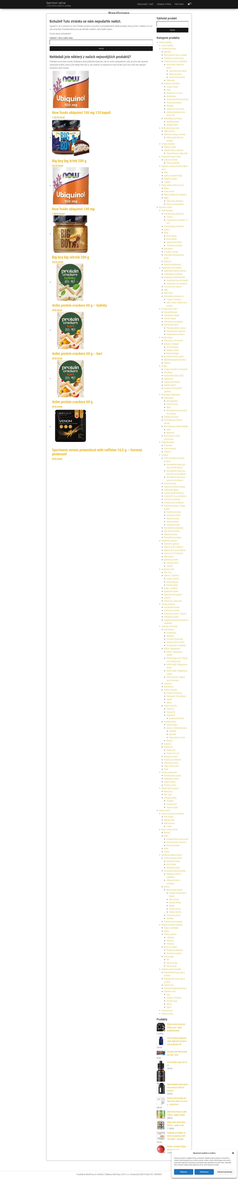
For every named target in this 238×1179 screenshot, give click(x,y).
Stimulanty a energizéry (173, 321)
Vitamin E (170, 709)
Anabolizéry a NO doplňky (171, 268)
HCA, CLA (167, 572)
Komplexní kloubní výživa (174, 356)
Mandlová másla (172, 867)
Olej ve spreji (171, 966)
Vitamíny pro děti (171, 756)
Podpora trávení (168, 442)
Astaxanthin (171, 633)
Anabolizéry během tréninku (175, 271)
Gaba (168, 429)
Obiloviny (169, 941)
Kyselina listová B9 (176, 718)
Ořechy (167, 887)
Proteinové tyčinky (171, 617)
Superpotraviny (170, 721)
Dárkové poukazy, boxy (170, 128)
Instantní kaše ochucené (176, 842)
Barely (166, 188)
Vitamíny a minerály (169, 626)
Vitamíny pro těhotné (172, 760)
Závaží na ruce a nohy (175, 109)
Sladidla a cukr (170, 991)
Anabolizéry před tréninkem (175, 277)
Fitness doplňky (165, 42)
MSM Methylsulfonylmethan (175, 360)
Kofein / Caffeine (170, 588)
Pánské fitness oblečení (173, 150)
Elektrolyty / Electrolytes (176, 696)
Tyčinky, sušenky (168, 604)
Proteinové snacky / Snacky (175, 613)
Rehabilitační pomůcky (173, 118)
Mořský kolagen (172, 353)
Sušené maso (167, 1010)
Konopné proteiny (173, 515)
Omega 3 (170, 801)
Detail (62, 117)
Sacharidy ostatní (171, 559)
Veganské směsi (173, 525)
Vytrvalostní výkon (171, 325)
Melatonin (170, 433)
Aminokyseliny (167, 210)
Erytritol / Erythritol (173, 998)
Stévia (168, 1004)
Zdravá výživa (164, 4)
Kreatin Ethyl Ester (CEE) (173, 375)
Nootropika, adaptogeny (171, 394)
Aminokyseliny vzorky (172, 775)
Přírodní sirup (171, 1001)
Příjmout (183, 1172)
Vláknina (167, 452)
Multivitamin (169, 686)
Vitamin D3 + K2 (172, 753)
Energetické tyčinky (171, 607)
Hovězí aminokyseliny (172, 264)
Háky (166, 172)
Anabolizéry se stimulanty (176, 283)
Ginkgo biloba (171, 725)
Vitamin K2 (170, 712)
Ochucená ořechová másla (174, 871)
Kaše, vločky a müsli (170, 829)
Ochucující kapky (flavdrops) (175, 988)
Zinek (166, 769)
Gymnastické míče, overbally (175, 55)
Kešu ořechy (174, 899)
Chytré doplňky (167, 45)
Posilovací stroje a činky (171, 156)
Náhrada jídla (169, 820)
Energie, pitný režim (169, 309)
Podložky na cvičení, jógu (174, 58)
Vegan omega (172, 807)
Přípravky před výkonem (176, 331)
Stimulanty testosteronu (173, 296)
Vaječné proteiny (170, 534)
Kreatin (164, 366)
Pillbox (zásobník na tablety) (175, 194)
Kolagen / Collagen (171, 344)
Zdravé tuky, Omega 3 (170, 788)
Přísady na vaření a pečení (172, 925)
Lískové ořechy (175, 902)
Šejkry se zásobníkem (175, 204)
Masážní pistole (172, 121)
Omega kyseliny (170, 798)
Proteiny (179, 4)
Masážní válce (172, 125)
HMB (165, 290)
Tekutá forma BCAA (174, 245)
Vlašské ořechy (175, 912)
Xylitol (168, 1007)
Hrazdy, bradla (172, 87)
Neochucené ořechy (174, 890)
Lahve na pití (169, 191)
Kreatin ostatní (170, 385)
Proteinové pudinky (174, 953)
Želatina (167, 363)
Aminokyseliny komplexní (174, 226)
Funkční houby (172, 404)
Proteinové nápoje (171, 490)
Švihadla (169, 106)
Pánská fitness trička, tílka (177, 153)
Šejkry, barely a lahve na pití (172, 185)
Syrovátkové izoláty (171, 531)
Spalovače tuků (145, 4)
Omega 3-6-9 (171, 804)
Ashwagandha (172, 401)
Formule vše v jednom (173, 287)
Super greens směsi (177, 737)
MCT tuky (167, 794)
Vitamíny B (170, 715)
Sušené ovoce (167, 1013)
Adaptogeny (169, 398)
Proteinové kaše (172, 845)
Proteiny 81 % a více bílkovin (175, 496)
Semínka (169, 918)
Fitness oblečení (168, 144)
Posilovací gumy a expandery (175, 61)
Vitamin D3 (168, 747)
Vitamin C (168, 744)
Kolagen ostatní (172, 350)
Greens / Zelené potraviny (176, 728)
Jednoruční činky (171, 160)
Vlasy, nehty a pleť (171, 766)
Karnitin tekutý (172, 585)
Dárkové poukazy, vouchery (175, 134)
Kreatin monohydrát (172, 382)
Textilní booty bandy (177, 77)
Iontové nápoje (170, 318)
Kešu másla (171, 864)
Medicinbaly (171, 96)
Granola (167, 832)
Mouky (166, 931)
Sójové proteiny (172, 521)
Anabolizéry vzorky (171, 779)
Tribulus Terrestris (173, 299)
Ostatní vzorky (169, 782)
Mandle (172, 906)
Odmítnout (204, 1172)
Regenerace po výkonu (175, 334)
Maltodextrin (169, 556)
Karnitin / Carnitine (171, 575)
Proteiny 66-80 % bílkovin (174, 493)
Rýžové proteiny (172, 518)
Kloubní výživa (167, 337)
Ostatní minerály (170, 690)
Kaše (166, 836)
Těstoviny (170, 944)
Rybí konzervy (169, 823)
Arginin (166, 229)
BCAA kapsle (171, 236)
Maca (168, 407)
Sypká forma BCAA (173, 242)
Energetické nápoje (171, 315)
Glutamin (167, 261)
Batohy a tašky (170, 147)
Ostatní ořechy (175, 909)
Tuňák (168, 826)
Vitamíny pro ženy (171, 763)
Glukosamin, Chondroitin (173, 340)
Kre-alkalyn (168, 372)
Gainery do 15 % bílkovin (173, 553)
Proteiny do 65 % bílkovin (174, 502)
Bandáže (167, 52)
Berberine (170, 636)
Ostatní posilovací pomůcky (177, 99)
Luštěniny (170, 937)
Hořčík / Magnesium (172, 648)
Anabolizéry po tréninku (173, 274)
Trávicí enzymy (170, 448)
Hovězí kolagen (172, 347)
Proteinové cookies (171, 610)
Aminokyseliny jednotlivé (173, 214)
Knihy (168, 90)
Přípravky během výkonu (176, 328)
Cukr (168, 994)
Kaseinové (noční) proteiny (174, 487)
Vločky (166, 852)
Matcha (169, 740)
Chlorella (172, 731)
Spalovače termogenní (173, 594)
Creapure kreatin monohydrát (175, 369)
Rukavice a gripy (170, 179)
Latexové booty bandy (177, 71)
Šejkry (166, 198)
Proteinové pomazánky (173, 921)
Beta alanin (168, 248)
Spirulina (172, 734)
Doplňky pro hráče (171, 417)
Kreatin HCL (168, 379)
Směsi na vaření (170, 947)
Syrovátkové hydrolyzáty (173, 528)
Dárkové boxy (169, 131)
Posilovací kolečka (173, 102)
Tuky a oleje (168, 956)
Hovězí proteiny (170, 483)
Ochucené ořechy (173, 915)
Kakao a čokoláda (171, 928)
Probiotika (168, 445)
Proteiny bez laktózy (172, 499)
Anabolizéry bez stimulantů (177, 280)
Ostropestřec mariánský (176, 645)
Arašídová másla (173, 861)
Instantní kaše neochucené (177, 839)
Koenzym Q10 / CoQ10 (175, 642)
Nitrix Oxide (168, 293)
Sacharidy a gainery (169, 541)
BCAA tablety (171, 239)
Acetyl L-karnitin (172, 579)
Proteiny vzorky (170, 785)
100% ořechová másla (173, 858)
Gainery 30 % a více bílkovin (175, 550)
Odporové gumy (175, 74)
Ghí (167, 959)
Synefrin (167, 598)
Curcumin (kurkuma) (174, 639)
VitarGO (169, 566)
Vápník (169, 699)
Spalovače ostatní (171, 591)
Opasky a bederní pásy (173, 176)
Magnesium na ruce (174, 93)
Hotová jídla (168, 817)
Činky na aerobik (172, 163)
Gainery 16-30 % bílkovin (173, 547)
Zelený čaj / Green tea (173, 601)
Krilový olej (168, 791)
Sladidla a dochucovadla (171, 969)
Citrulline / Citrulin (171, 252)
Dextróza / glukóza (171, 544)
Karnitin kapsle (172, 582)
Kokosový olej (171, 963)
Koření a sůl (168, 985)
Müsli (166, 848)
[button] (233, 1153)
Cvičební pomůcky (169, 49)
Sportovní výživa (56, 2)
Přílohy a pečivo (170, 934)
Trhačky (167, 182)
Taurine (169, 217)
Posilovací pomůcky (172, 83)
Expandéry (170, 80)
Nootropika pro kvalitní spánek (176, 426)
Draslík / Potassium (174, 693)
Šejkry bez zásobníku (174, 201)
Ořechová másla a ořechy (172, 855)
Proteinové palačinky (174, 950)
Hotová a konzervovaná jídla (173, 814)
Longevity (168, 683)
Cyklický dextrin (172, 563)
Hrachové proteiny (173, 512)
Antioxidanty (169, 629)
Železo (169, 702)
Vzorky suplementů (169, 772)
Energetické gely (170, 312)
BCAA (166, 233)
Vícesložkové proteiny (172, 537)
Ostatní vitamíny (170, 706)
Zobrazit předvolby (224, 1172)
